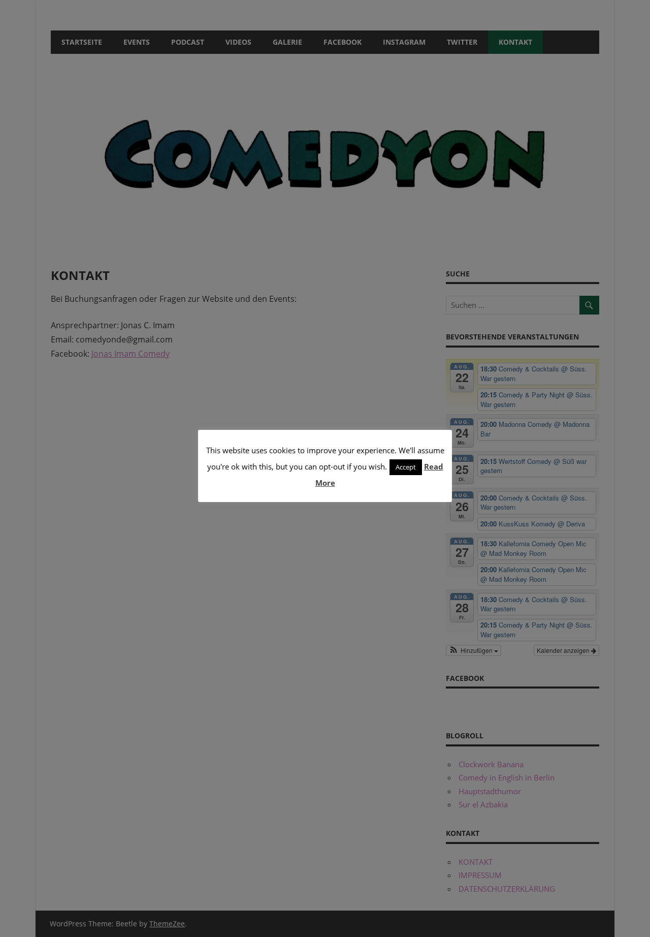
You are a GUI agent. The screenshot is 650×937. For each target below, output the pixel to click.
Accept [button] (406, 467)
